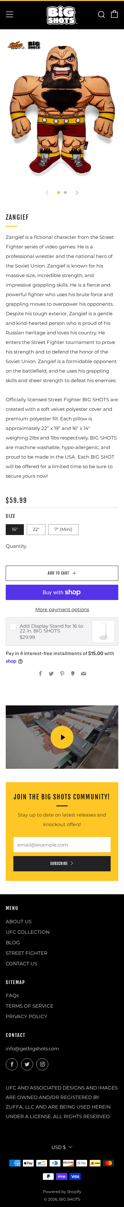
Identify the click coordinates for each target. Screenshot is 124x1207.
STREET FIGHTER (26, 953)
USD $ (58, 1147)
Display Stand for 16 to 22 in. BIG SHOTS (51, 628)
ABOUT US (18, 921)
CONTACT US (21, 964)
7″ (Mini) (63, 529)
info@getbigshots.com (32, 1049)
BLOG (13, 942)
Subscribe (59, 863)
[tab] (58, 192)
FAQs (12, 995)
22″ (36, 529)
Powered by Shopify (62, 1191)
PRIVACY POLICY (26, 1016)
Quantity (16, 546)
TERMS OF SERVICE (29, 1006)
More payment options (62, 609)
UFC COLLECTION (28, 932)
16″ (15, 529)
